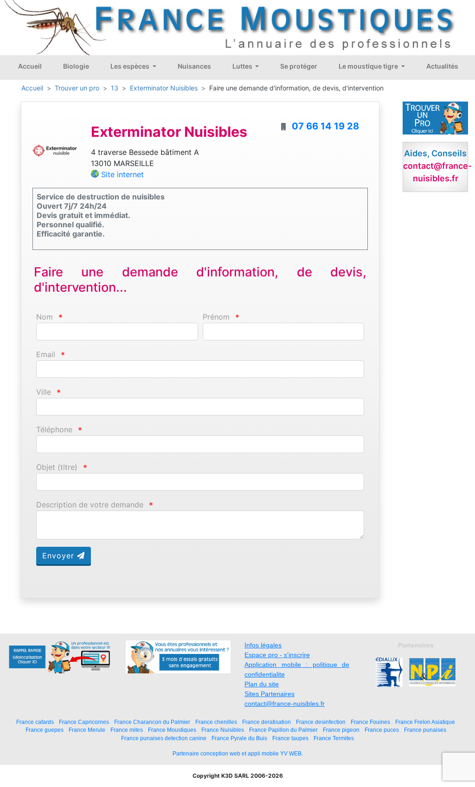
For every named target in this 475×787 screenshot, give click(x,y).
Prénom (216, 317)
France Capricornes (84, 722)
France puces (382, 730)
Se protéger (298, 66)
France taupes (290, 738)
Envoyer (59, 555)
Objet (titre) (56, 467)
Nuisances (194, 66)
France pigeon (341, 730)
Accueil (30, 66)
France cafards (35, 722)
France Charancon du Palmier (152, 722)
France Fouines (370, 722)
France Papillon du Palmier (283, 730)
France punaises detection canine (163, 738)
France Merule (87, 730)
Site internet (122, 174)
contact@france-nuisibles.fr (284, 703)
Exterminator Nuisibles (164, 88)
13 (114, 88)
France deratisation (266, 722)
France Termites (334, 738)
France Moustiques (172, 730)
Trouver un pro (77, 88)
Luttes (243, 66)
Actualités (442, 66)
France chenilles (216, 722)
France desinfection (321, 722)
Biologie (76, 66)
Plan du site (261, 684)
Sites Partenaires (269, 693)
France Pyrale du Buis (239, 738)
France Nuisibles (222, 730)
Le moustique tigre (369, 66)
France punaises (425, 730)
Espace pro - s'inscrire (277, 655)
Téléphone (54, 429)
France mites (126, 730)
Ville (43, 392)
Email (45, 354)
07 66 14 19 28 (325, 126)
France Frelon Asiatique (425, 722)
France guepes (45, 730)
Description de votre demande (89, 504)
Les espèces (130, 66)
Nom (44, 317)
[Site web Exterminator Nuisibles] (54, 149)
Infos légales (263, 645)
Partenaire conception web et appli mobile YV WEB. (238, 753)
